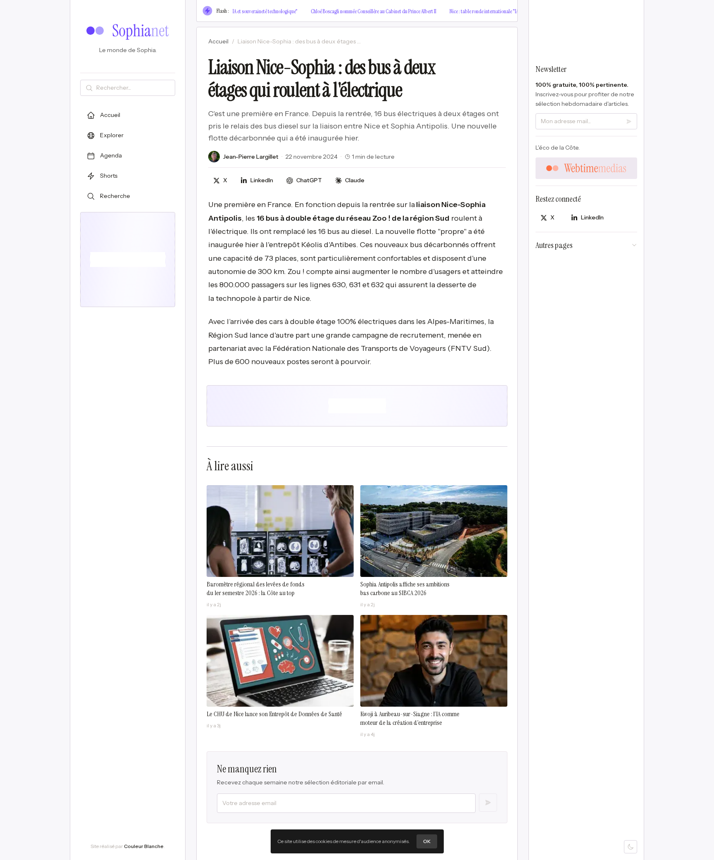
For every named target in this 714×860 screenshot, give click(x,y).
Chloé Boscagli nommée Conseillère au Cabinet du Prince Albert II (358, 11)
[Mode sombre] (630, 846)
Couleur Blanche (144, 846)
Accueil (218, 41)
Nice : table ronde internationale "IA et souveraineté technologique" (500, 11)
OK (427, 841)
